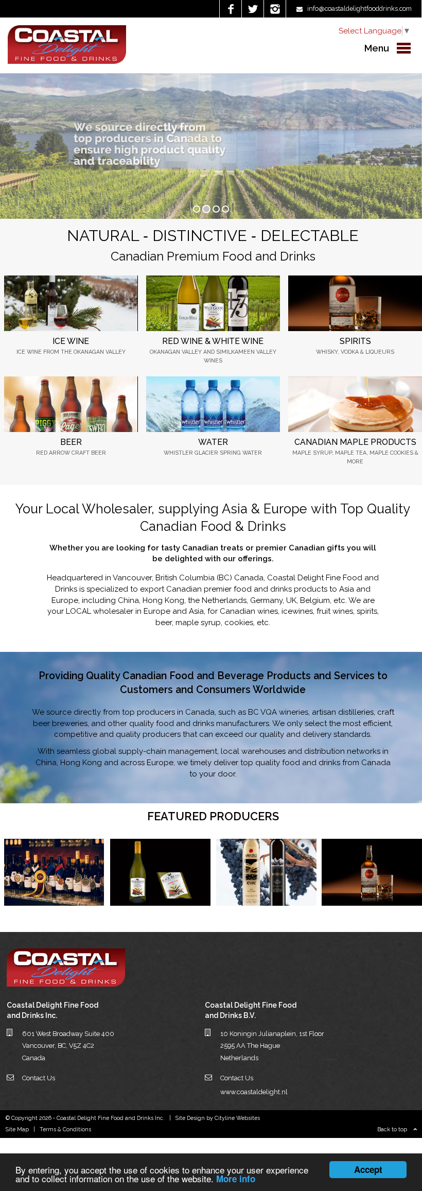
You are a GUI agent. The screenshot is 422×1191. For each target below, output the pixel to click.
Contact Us (38, 1078)
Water (213, 442)
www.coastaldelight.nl (254, 1092)
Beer (71, 442)
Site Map (17, 1129)
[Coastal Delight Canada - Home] (67, 61)
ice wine (70, 341)
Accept (368, 1169)
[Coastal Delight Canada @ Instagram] (274, 9)
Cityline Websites (237, 1118)
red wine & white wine (212, 341)
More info (235, 1178)
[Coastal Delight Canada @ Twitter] (252, 9)
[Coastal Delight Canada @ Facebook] (230, 9)
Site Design (190, 1118)
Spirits (355, 341)
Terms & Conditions (65, 1129)
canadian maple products (355, 442)
